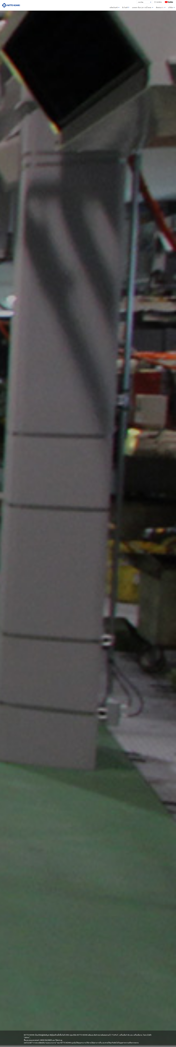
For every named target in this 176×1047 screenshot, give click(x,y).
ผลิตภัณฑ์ (114, 7)
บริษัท (170, 7)
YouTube (169, 2)
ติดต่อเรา (160, 7)
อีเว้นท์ (125, 7)
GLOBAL (159, 2)
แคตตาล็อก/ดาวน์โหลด (141, 7)
